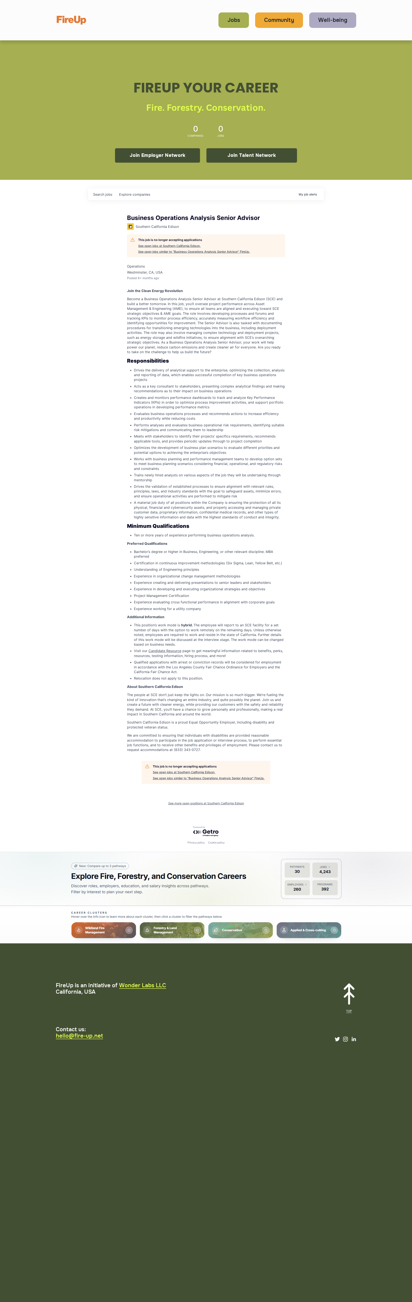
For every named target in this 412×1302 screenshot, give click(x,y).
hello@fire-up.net (79, 1036)
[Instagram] (345, 1039)
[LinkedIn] (353, 1039)
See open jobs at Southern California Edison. (169, 246)
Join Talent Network (251, 155)
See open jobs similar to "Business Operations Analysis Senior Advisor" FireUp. (194, 251)
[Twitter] (337, 1039)
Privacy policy (196, 842)
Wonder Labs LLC (142, 985)
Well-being (332, 20)
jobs (102, 194)
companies (134, 194)
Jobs (233, 20)
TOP (349, 1011)
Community (279, 20)
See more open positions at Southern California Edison (206, 803)
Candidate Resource (164, 651)
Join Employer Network (157, 155)
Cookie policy (216, 842)
